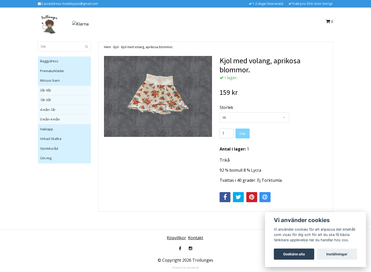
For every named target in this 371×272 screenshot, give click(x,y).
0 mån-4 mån (50, 119)
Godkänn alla (294, 254)
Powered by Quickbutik (185, 267)
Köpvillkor (176, 237)
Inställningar (337, 254)
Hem (107, 47)
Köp (243, 133)
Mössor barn (50, 80)
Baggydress (49, 61)
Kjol (116, 47)
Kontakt (195, 237)
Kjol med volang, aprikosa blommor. (147, 47)
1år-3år (45, 100)
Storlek (226, 107)
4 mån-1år (48, 109)
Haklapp (46, 129)
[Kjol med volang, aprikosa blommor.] (158, 96)
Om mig (45, 158)
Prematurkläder (52, 71)
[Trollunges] (49, 23)
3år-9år (45, 90)
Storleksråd (49, 148)
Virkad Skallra (50, 138)
